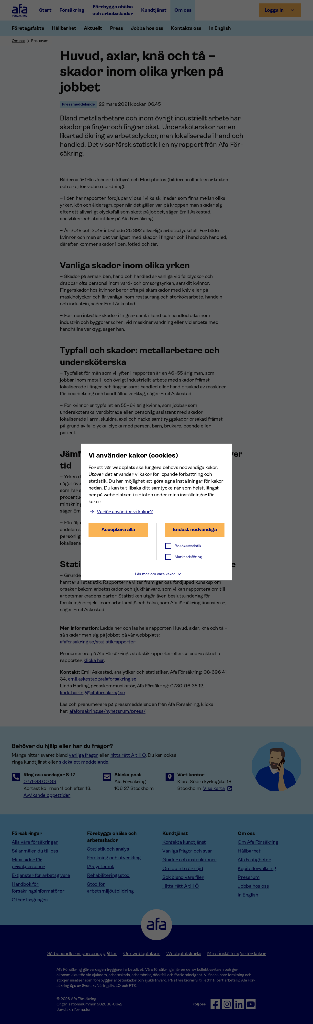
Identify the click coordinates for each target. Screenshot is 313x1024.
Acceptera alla (118, 529)
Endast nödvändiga (195, 529)
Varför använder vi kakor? (125, 511)
